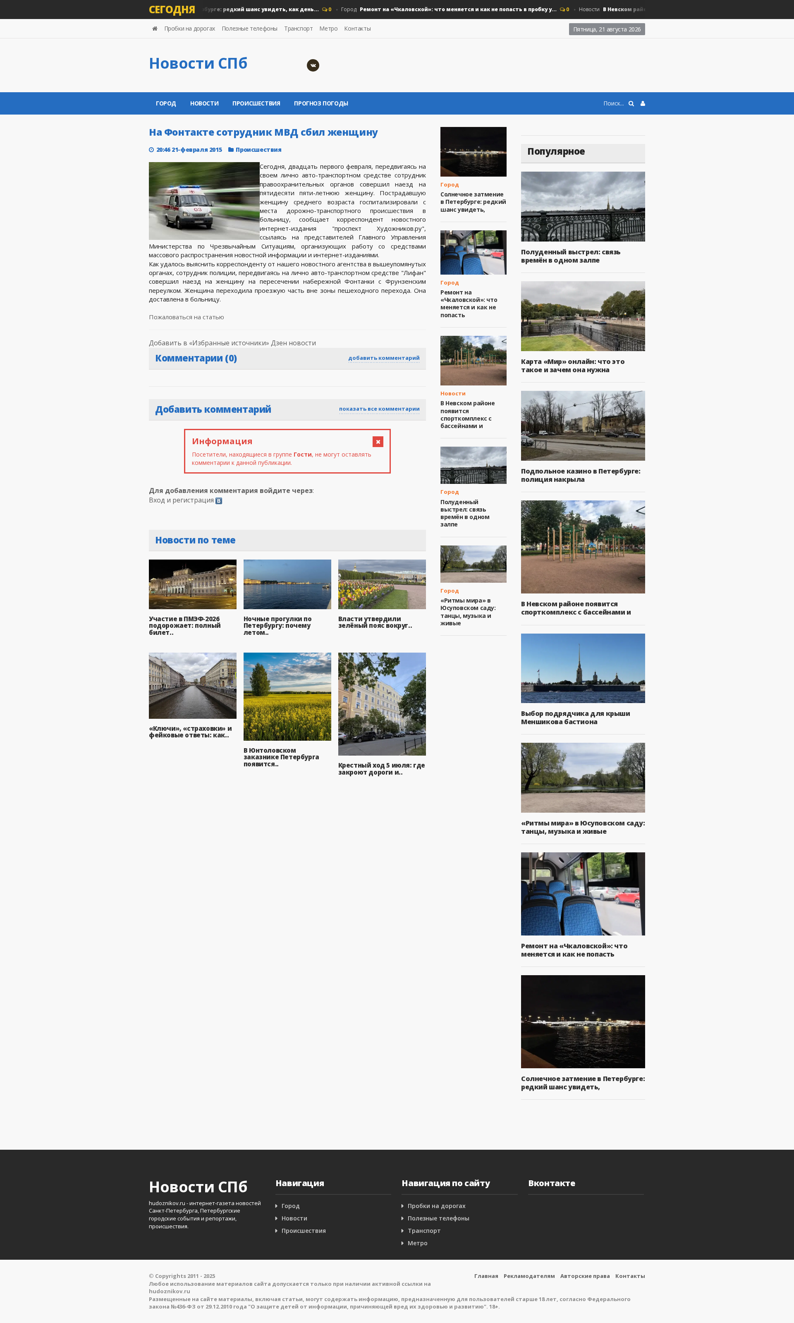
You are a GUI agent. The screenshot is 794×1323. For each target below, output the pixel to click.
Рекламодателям (529, 1276)
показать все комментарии (379, 408)
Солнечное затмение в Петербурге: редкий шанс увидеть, (473, 201)
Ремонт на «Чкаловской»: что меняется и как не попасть (468, 303)
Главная (486, 1276)
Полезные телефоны (249, 28)
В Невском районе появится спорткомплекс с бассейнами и (467, 414)
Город (433, 9)
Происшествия (256, 103)
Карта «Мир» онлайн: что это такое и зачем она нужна (572, 365)
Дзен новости (293, 342)
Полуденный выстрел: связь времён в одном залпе (464, 513)
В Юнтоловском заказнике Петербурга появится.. (281, 757)
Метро (328, 28)
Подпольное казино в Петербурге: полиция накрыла (581, 475)
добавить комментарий (384, 357)
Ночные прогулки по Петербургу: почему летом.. (278, 625)
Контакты (357, 28)
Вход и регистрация (181, 500)
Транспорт (298, 28)
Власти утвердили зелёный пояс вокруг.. (375, 622)
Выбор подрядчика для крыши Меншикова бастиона (575, 717)
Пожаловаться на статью (186, 317)
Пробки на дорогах (189, 28)
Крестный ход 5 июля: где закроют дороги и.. (381, 768)
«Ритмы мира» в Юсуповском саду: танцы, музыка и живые (468, 611)
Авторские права (585, 1276)
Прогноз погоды (321, 103)
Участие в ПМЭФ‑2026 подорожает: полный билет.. (185, 625)
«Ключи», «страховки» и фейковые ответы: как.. (190, 731)
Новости (204, 103)
